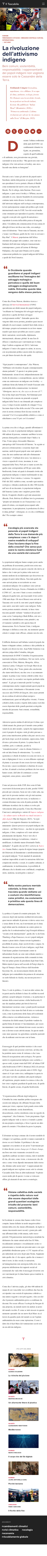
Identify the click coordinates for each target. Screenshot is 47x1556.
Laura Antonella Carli (17, 1480)
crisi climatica (11, 1529)
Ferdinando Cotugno (11, 38)
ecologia (28, 1529)
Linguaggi (12, 1504)
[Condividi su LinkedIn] (26, 131)
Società (11, 1396)
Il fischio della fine (16, 1511)
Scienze (5, 36)
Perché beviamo (15, 1484)
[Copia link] (39, 131)
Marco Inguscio (14, 1453)
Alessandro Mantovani (17, 1426)
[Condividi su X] (14, 131)
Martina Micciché (15, 1399)
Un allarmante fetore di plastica (22, 1403)
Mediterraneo (14, 1429)
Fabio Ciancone (14, 1507)
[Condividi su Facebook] (7, 131)
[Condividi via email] (32, 131)
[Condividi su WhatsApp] (20, 131)
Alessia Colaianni (15, 1371)
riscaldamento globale (15, 1536)
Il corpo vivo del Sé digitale (20, 1456)
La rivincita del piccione (18, 1375)
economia (8, 1533)
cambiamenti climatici (15, 1526)
